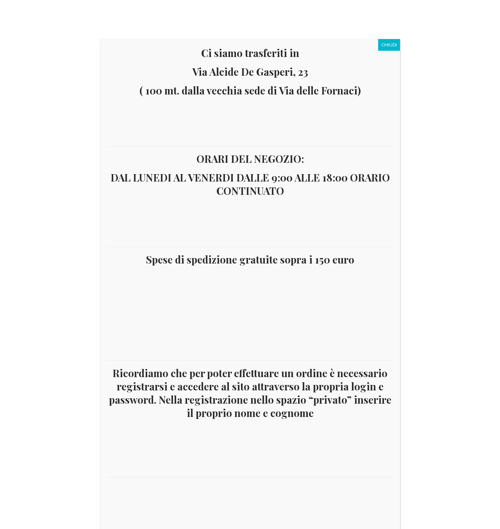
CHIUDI (389, 45)
